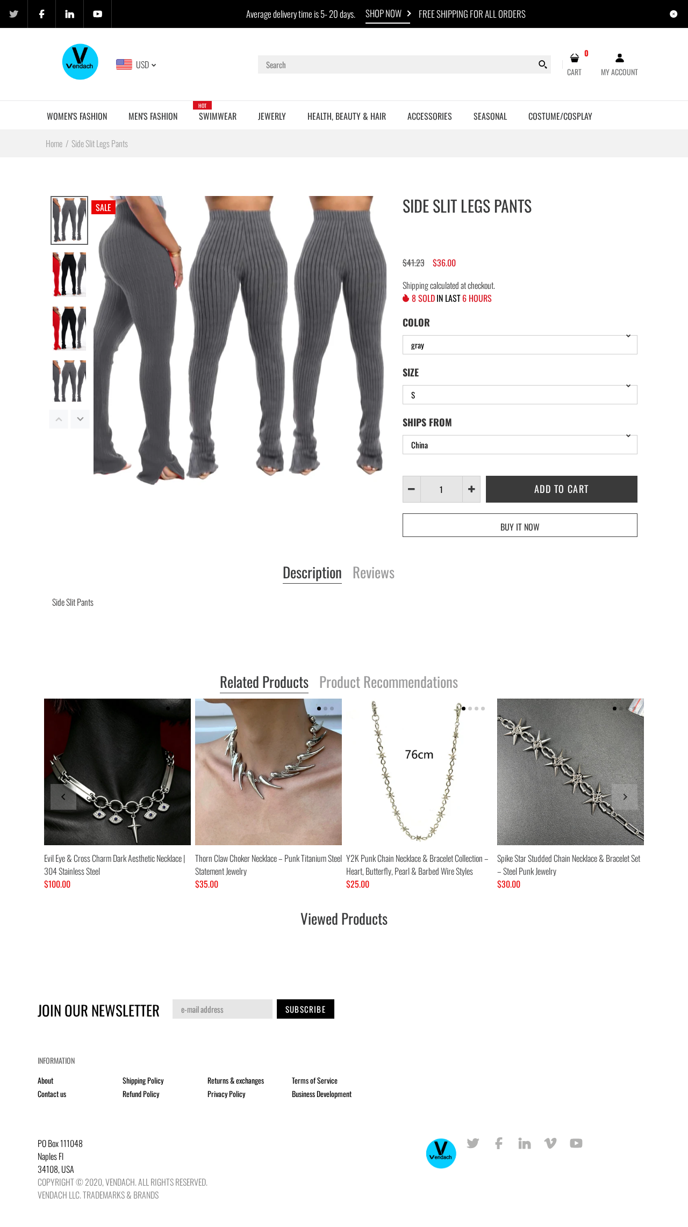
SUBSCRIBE (305, 1009)
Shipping (415, 285)
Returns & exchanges (235, 1080)
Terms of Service (315, 1080)
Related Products (264, 682)
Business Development (322, 1093)
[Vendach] (81, 63)
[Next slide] (624, 797)
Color (416, 322)
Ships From (427, 422)
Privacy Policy (226, 1093)
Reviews (374, 573)
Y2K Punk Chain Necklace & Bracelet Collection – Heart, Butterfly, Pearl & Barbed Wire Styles (417, 864)
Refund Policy (141, 1093)
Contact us (52, 1093)
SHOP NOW (384, 13)
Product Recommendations (388, 682)
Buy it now (520, 526)
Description (312, 573)
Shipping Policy (143, 1080)
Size (411, 372)
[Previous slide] (63, 797)
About (45, 1080)
